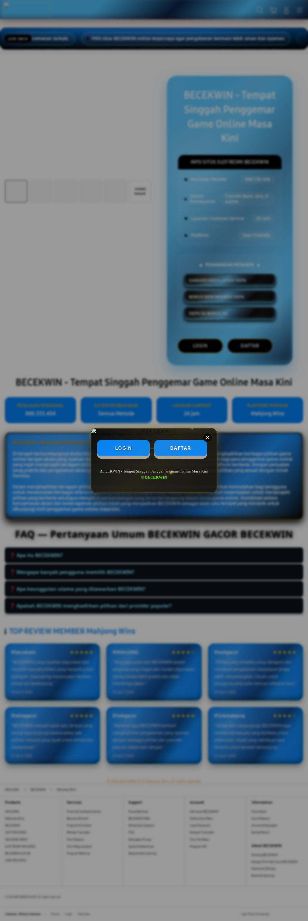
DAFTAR (180, 448)
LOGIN (123, 448)
